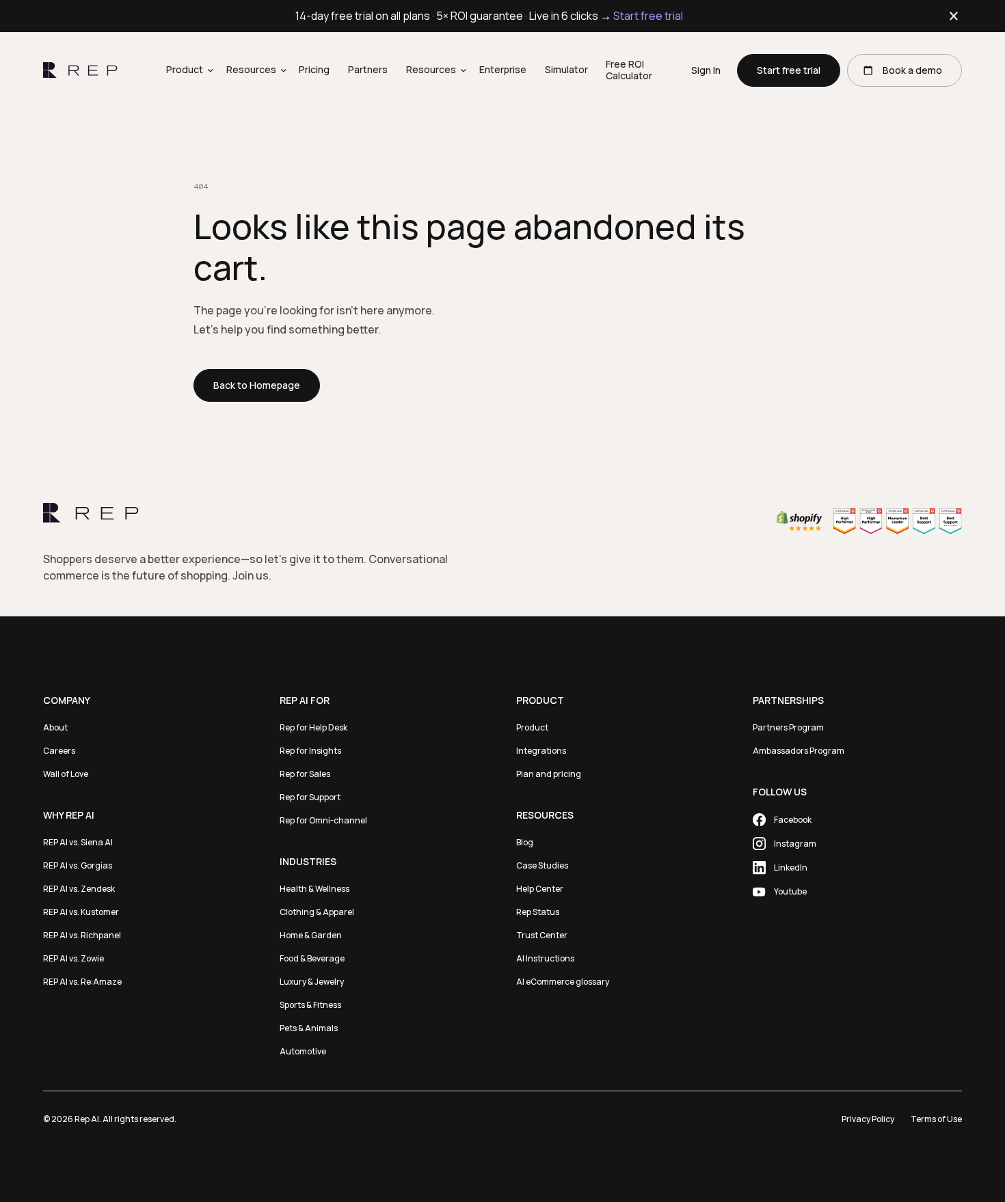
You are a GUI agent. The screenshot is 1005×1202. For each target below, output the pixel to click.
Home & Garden (311, 935)
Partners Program (788, 727)
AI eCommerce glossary (562, 981)
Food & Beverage (312, 958)
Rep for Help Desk (313, 727)
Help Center (539, 888)
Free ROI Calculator (629, 69)
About (55, 727)
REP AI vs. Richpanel (82, 935)
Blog (524, 842)
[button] (187, 71)
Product (532, 727)
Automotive (303, 1051)
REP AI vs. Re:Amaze (82, 981)
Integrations (541, 750)
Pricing (314, 70)
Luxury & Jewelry (312, 981)
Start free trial (648, 15)
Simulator (566, 70)
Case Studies (542, 865)
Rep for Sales (305, 774)
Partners (368, 70)
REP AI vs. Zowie (73, 958)
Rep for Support (310, 797)
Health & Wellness (314, 888)
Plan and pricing (548, 774)
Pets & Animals (309, 1028)
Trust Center (541, 935)
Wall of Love (65, 774)
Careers (59, 750)
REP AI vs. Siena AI (78, 842)
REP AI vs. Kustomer (81, 912)
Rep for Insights (310, 750)
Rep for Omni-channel (323, 820)
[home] (80, 70)
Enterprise (502, 70)
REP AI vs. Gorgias (77, 865)
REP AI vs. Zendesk (79, 888)
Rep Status (537, 912)
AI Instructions (545, 958)
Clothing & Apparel (317, 912)
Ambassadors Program (798, 750)
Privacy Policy (868, 1119)
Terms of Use (936, 1119)
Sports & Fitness (310, 1005)
